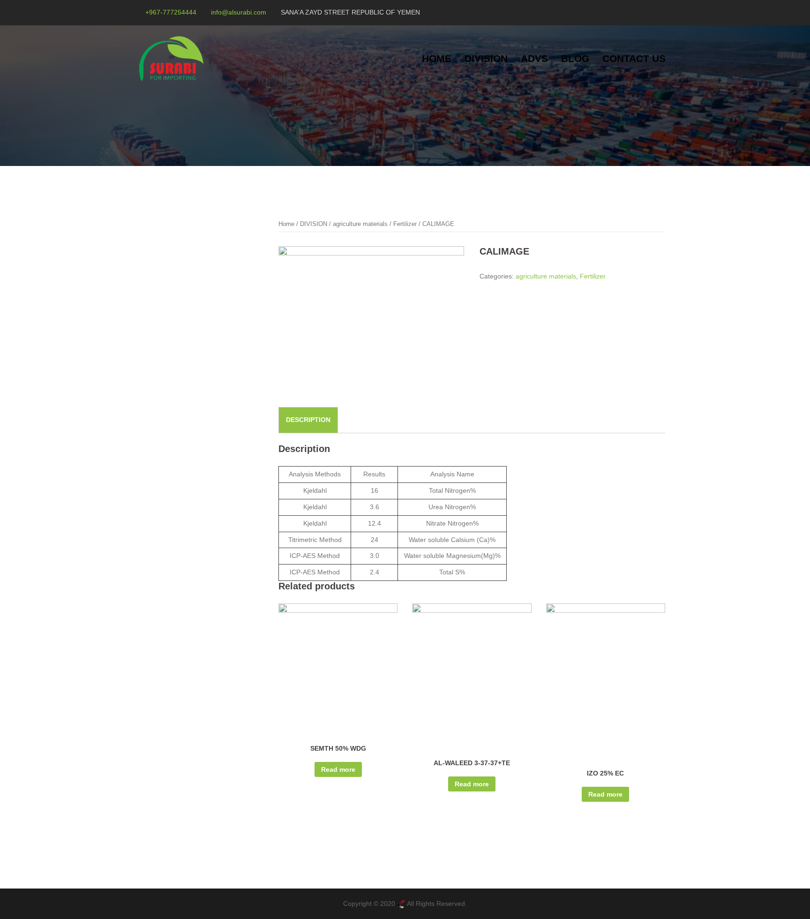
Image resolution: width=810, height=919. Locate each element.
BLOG (575, 58)
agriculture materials (360, 223)
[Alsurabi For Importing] (171, 58)
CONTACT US (634, 58)
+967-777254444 (170, 12)
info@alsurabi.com (238, 12)
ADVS (534, 58)
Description (308, 419)
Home (286, 223)
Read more (338, 769)
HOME (436, 58)
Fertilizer (405, 223)
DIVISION (486, 58)
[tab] (308, 420)
